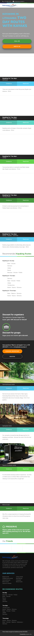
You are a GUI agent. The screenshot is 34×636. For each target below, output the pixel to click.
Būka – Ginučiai (6, 596)
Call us (17, 41)
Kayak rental (5, 576)
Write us (17, 46)
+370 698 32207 (8, 1)
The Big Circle (6, 607)
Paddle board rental (7, 578)
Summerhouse (6, 580)
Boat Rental (19, 578)
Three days (5, 618)
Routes (12, 356)
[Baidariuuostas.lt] (10, 5)
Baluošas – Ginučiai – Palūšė (9, 594)
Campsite (18, 580)
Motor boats (5, 581)
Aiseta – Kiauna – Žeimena (9, 609)
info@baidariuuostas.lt (19, 1)
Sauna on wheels (6, 583)
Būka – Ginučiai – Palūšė (8, 611)
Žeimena (4, 601)
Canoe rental (19, 576)
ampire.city (29, 634)
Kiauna (4, 598)
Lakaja (4, 599)
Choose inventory (12, 351)
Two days (5, 605)
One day (4, 592)
